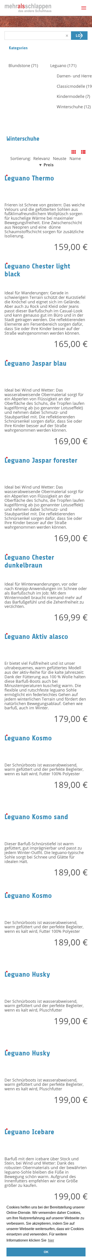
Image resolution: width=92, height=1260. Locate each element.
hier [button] (51, 1240)
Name (75, 158)
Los (79, 35)
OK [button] (46, 1252)
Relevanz (41, 158)
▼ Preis (46, 164)
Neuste (59, 158)
